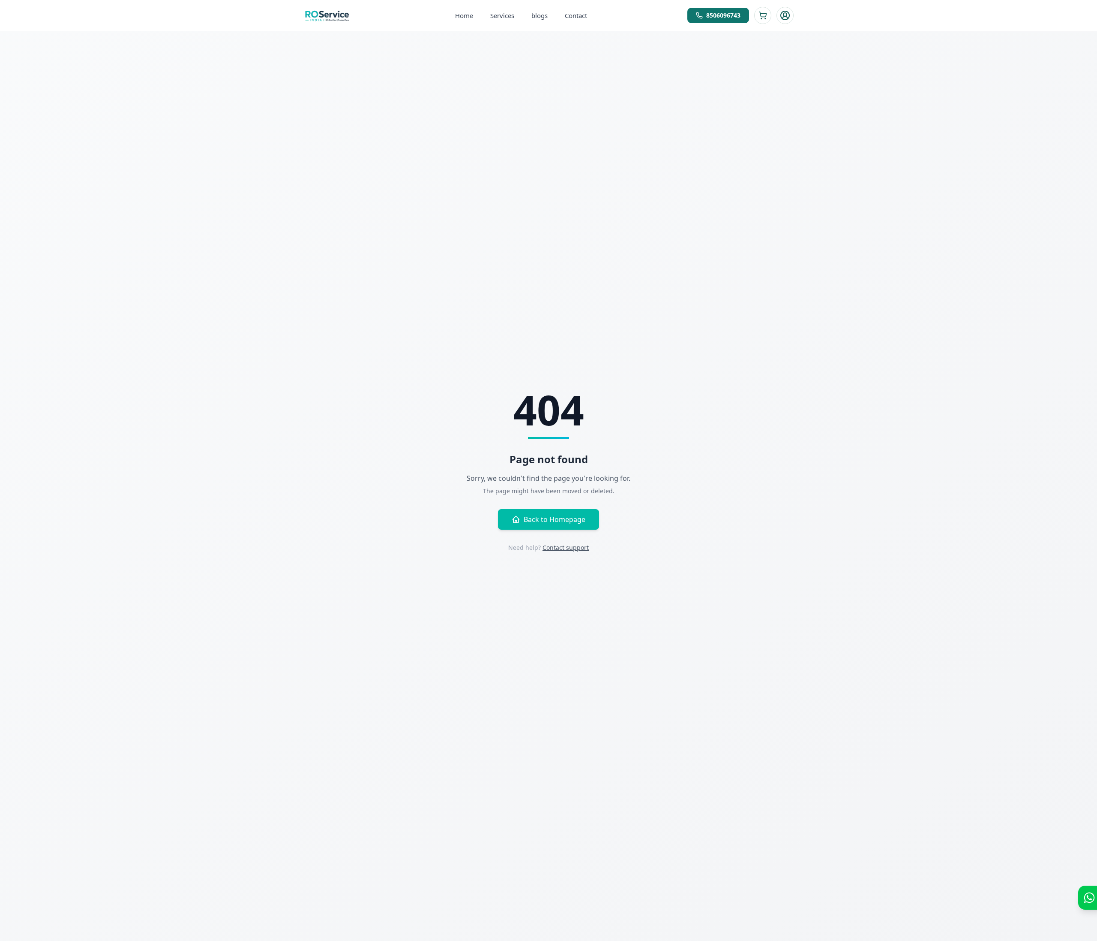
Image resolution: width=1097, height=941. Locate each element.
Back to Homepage (554, 519)
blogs (539, 15)
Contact (576, 15)
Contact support (566, 547)
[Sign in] (785, 15)
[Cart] (762, 15)
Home (464, 15)
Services (502, 15)
